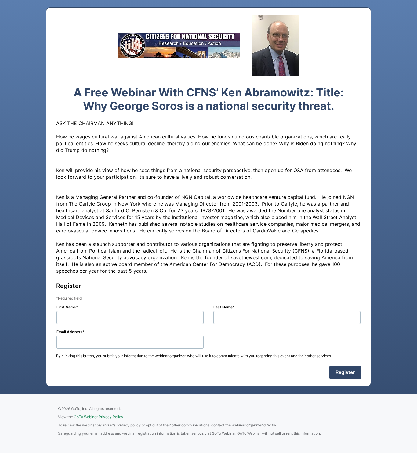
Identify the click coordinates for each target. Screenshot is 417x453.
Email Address (69, 331)
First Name (66, 307)
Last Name (223, 307)
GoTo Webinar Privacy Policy (98, 417)
